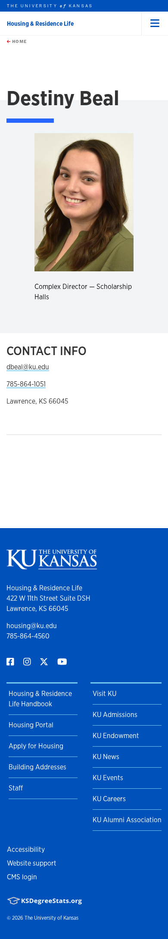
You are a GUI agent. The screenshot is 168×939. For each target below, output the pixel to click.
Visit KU (104, 693)
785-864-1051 (26, 384)
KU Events (108, 777)
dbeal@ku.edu (27, 366)
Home (18, 41)
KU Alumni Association (127, 819)
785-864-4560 (28, 636)
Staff (16, 788)
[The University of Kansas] (51, 565)
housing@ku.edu (31, 625)
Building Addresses (37, 767)
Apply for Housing (36, 746)
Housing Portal (31, 724)
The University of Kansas (51, 918)
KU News (106, 756)
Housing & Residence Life (40, 23)
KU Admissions (115, 714)
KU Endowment (116, 735)
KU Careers (109, 798)
